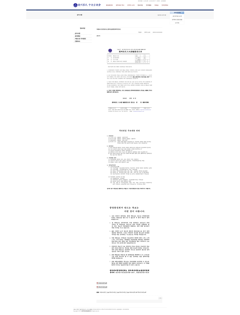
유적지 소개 (130, 5)
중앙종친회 (109, 5)
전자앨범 (148, 5)
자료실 (156, 5)
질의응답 (77, 36)
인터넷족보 (165, 5)
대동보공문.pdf (102, 283)
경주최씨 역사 (120, 5)
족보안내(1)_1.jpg (114, 292)
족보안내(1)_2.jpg (124, 292)
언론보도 (77, 41)
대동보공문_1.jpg (104, 292)
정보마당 (140, 5)
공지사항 (77, 33)
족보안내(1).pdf (102, 287)
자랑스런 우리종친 (80, 38)
